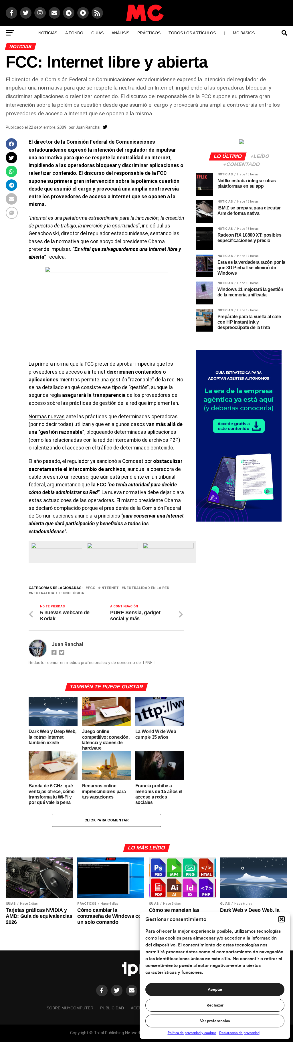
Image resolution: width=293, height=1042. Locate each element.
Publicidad (112, 1008)
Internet (109, 588)
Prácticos (149, 33)
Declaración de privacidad (239, 1033)
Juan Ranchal (88, 127)
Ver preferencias (215, 1021)
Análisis (120, 33)
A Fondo (74, 33)
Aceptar (215, 990)
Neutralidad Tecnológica (57, 593)
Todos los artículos (192, 33)
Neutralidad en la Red (146, 588)
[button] (281, 919)
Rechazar (215, 1005)
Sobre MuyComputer (70, 1008)
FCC (91, 588)
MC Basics (244, 33)
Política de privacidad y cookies (192, 1033)
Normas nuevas (47, 416)
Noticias (47, 33)
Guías (97, 33)
